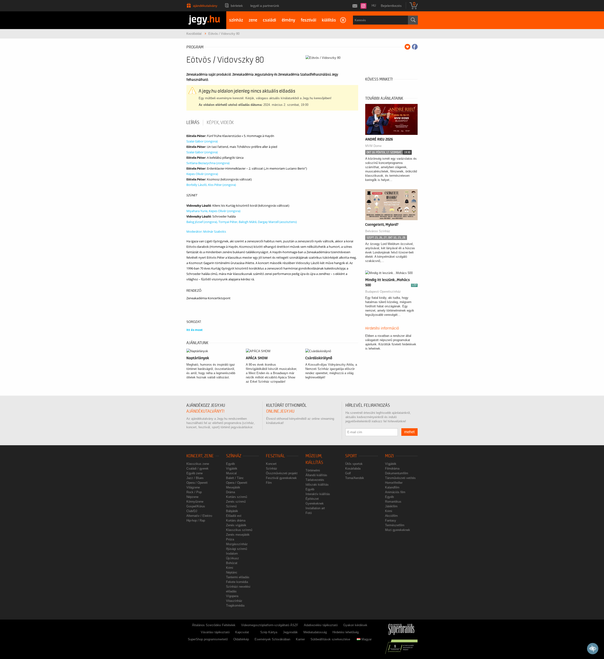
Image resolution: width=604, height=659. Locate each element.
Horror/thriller (394, 482)
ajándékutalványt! (205, 411)
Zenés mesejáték (238, 534)
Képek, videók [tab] (220, 122)
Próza (230, 539)
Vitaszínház (234, 601)
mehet (409, 432)
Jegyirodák (290, 632)
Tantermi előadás (237, 577)
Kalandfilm (392, 487)
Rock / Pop (194, 492)
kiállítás (329, 20)
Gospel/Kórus (195, 506)
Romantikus (393, 501)
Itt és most (194, 330)
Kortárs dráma (235, 520)
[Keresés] (413, 20)
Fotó (309, 513)
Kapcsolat (242, 632)
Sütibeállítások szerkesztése (330, 639)
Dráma (230, 492)
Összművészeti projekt (282, 473)
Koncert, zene (200, 456)
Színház (233, 456)
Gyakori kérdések (355, 625)
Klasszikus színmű (239, 530)
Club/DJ (191, 511)
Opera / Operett (197, 482)
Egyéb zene (194, 473)
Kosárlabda (353, 468)
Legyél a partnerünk (264, 6)
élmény (288, 20)
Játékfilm (391, 506)
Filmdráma (392, 468)
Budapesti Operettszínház (383, 291)
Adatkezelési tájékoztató (321, 625)
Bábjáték (232, 511)
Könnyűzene (194, 501)
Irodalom (232, 553)
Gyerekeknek (315, 503)
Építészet (312, 499)
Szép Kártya (268, 632)
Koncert (271, 464)
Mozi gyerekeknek (397, 530)
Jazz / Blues (195, 478)
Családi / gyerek (197, 468)
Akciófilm (391, 516)
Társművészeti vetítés (400, 478)
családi (269, 20)
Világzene (193, 487)
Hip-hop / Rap (195, 520)
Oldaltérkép (241, 639)
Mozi (389, 456)
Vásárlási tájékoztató (215, 632)
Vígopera (232, 596)
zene (253, 20)
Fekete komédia (237, 582)
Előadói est (233, 516)
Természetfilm (394, 525)
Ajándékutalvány (205, 6)
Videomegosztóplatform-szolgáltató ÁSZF (269, 625)
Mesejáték (233, 487)
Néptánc (231, 572)
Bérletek (237, 6)
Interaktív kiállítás (318, 494)
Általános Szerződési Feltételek (213, 625)
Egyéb (230, 464)
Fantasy (390, 520)
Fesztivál (275, 456)
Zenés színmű (236, 501)
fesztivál (308, 20)
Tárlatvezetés (315, 480)
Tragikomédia (235, 605)
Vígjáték (231, 468)
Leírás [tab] (192, 122)
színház (236, 20)
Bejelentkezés (391, 6)
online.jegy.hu (280, 411)
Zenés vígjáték (236, 525)
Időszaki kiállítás (317, 484)
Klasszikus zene (197, 464)
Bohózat (231, 563)
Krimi (229, 567)
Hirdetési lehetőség (345, 632)
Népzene (192, 497)
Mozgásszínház (237, 544)
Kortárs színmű (236, 497)
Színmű (231, 506)
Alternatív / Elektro (199, 516)
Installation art (315, 508)
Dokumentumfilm (396, 473)
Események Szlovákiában (272, 639)
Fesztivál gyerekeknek (281, 478)
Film (269, 482)
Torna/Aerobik (354, 478)
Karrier (300, 639)
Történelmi (313, 470)
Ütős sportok (354, 464)
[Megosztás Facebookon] (415, 47)
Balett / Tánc (235, 478)
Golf (348, 473)
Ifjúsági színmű (236, 549)
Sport (351, 456)
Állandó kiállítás (316, 475)
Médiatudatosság (315, 632)
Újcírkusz (232, 558)
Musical (231, 473)
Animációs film (395, 492)
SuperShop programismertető (208, 639)
